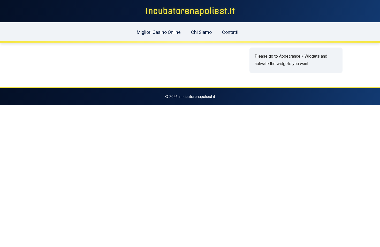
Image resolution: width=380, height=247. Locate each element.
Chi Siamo (201, 32)
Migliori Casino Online (159, 32)
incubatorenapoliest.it (190, 11)
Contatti (230, 32)
